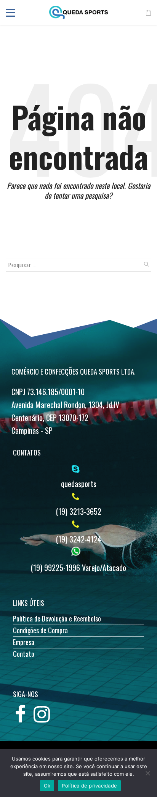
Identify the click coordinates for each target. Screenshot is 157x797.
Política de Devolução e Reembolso (57, 618)
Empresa (23, 642)
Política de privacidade (89, 786)
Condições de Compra (40, 630)
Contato (23, 654)
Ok (47, 786)
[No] (147, 773)
